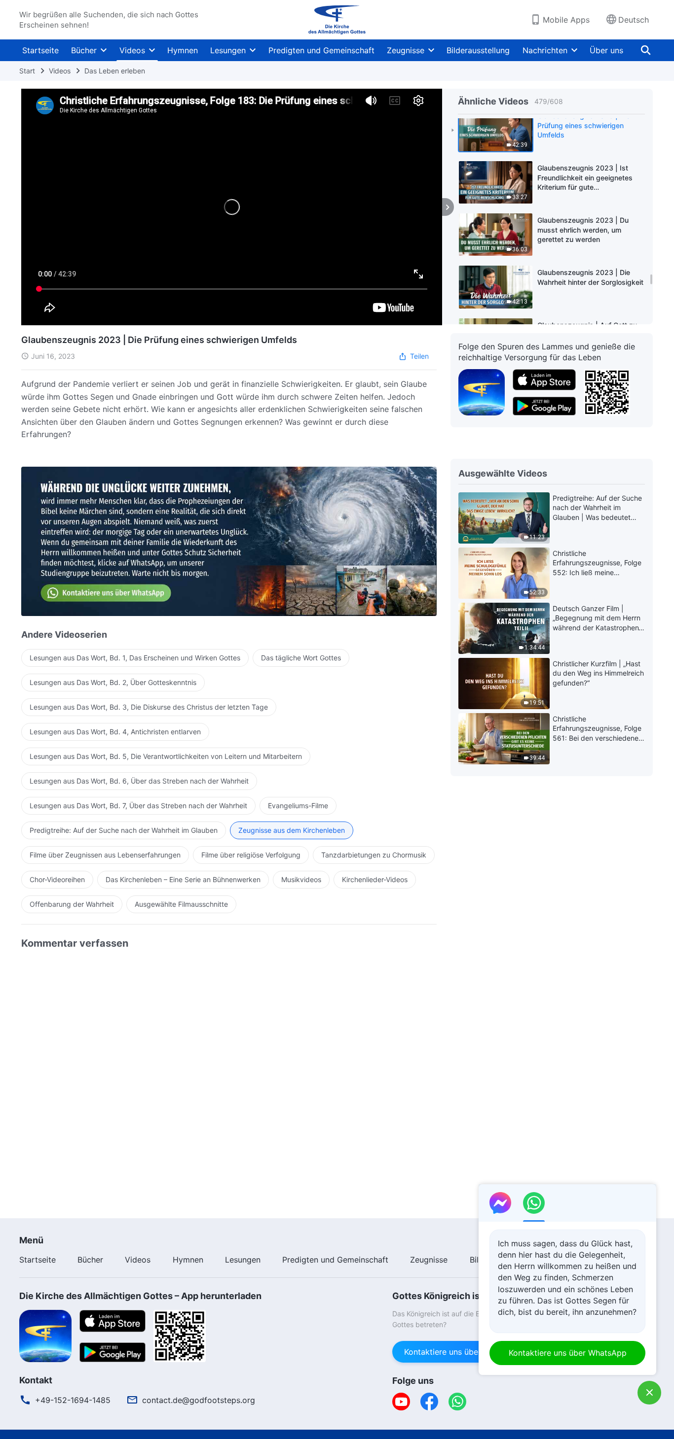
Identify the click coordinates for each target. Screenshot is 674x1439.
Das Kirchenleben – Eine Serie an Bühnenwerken (183, 879)
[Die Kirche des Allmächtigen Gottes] (337, 19)
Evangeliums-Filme (298, 805)
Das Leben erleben (114, 71)
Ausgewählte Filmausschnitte (181, 904)
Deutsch (633, 20)
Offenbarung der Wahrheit (72, 904)
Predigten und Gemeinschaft (321, 50)
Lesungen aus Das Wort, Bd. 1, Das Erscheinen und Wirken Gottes (135, 657)
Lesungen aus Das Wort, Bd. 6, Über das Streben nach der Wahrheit (139, 781)
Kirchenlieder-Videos (375, 879)
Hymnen (182, 50)
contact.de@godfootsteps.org (198, 1400)
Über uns (606, 50)
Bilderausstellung (478, 50)
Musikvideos (301, 879)
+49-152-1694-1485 (73, 1400)
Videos (132, 50)
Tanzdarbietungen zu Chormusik (373, 855)
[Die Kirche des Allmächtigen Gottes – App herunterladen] (45, 1335)
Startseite (40, 50)
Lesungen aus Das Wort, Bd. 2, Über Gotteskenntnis (113, 682)
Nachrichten (545, 50)
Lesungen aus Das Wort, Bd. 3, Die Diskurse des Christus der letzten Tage (149, 707)
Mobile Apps (566, 20)
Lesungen (228, 50)
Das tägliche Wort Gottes (301, 657)
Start (27, 71)
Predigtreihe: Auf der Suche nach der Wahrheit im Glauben (124, 830)
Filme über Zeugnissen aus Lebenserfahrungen (105, 855)
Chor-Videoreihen (57, 879)
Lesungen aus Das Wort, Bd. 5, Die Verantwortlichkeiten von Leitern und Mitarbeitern (166, 756)
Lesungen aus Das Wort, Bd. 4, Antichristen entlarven (115, 731)
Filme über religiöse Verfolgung (250, 855)
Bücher (84, 50)
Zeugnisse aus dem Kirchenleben (291, 830)
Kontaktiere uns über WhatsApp (463, 1352)
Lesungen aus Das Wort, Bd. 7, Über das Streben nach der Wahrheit (138, 805)
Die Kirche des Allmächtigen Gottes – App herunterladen (140, 1296)
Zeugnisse (405, 50)
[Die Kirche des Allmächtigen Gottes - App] (481, 391)
